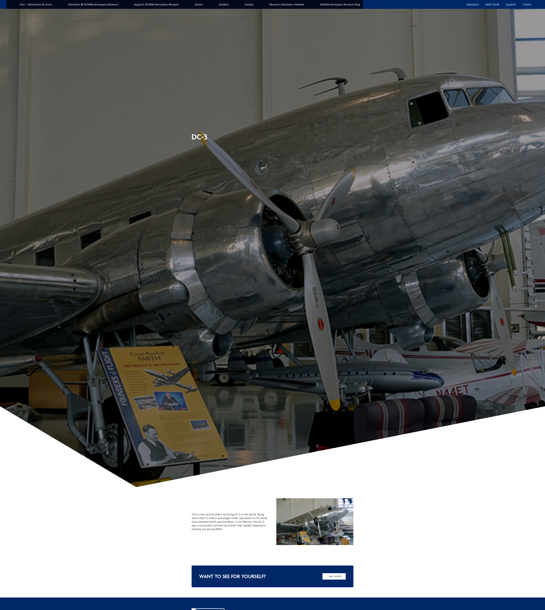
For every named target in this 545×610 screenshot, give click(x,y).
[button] (11, 4)
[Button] (371, 4)
